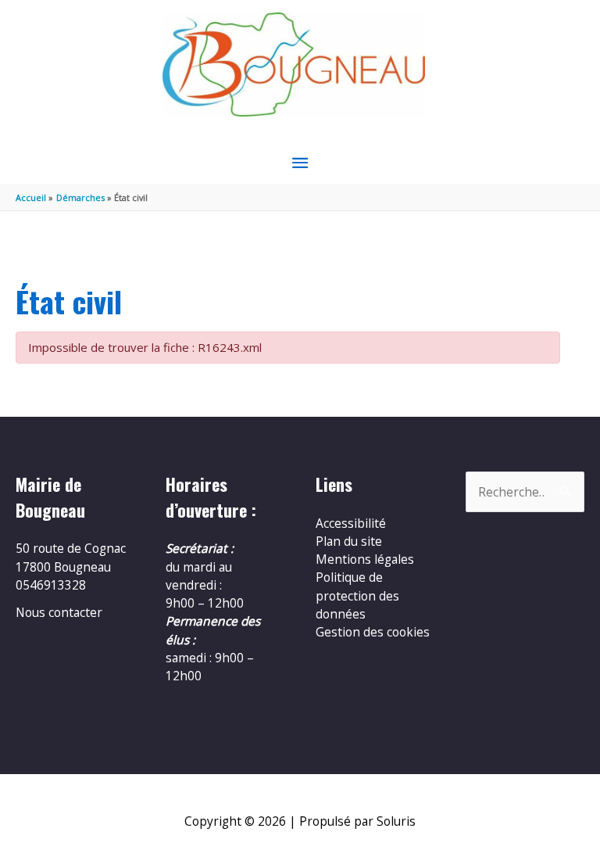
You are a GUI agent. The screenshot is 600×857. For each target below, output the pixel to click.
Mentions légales (365, 559)
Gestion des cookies (373, 631)
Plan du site (349, 541)
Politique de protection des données (357, 595)
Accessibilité (351, 523)
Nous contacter (59, 612)
